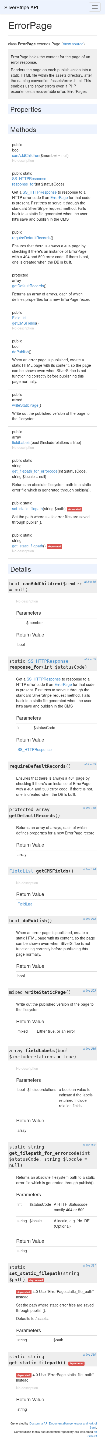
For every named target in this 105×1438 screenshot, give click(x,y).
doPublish (20, 351)
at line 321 (89, 1265)
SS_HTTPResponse (29, 178)
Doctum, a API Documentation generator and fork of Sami (63, 1425)
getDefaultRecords (28, 285)
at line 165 (89, 808)
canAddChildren (25, 155)
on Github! (92, 1433)
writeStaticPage (25, 405)
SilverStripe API (21, 7)
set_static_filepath (27, 508)
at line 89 (90, 764)
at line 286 (89, 1048)
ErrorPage (59, 197)
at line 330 (89, 1354)
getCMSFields (24, 323)
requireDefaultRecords (31, 237)
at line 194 (89, 869)
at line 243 (89, 919)
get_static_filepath (27, 545)
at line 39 (90, 582)
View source (73, 43)
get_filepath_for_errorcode (35, 471)
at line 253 (89, 990)
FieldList (19, 317)
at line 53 (90, 659)
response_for (23, 184)
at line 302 (89, 1145)
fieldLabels (21, 442)
